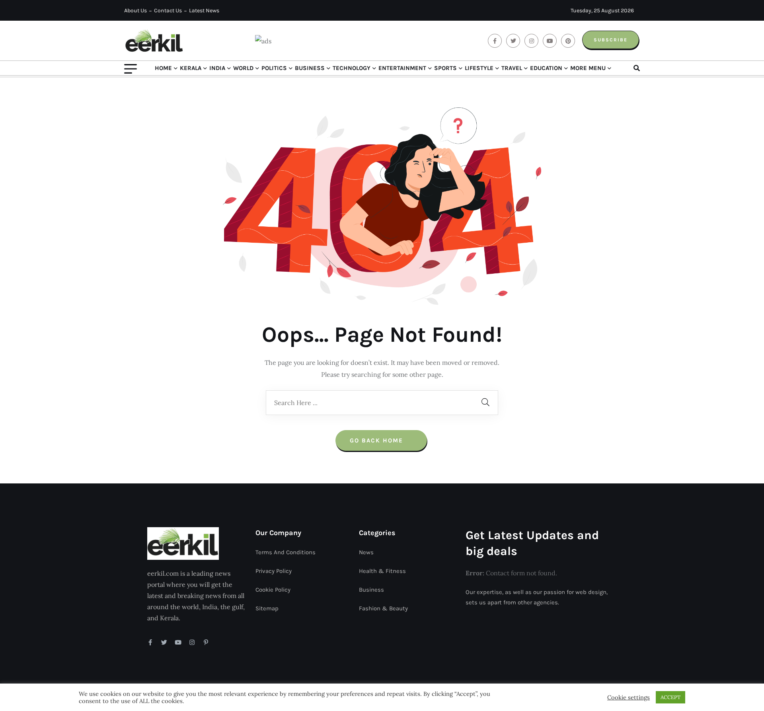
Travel (511, 68)
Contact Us (168, 10)
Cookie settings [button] (628, 697)
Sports (445, 68)
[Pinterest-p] (206, 642)
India (217, 68)
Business (310, 68)
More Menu (588, 68)
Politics (274, 68)
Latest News (204, 10)
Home (163, 68)
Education (546, 68)
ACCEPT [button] (670, 697)
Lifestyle (479, 68)
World (243, 68)
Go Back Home (377, 440)
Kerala (190, 68)
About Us (135, 10)
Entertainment (402, 68)
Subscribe (611, 40)
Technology (351, 68)
